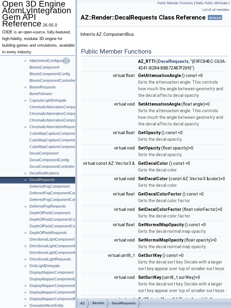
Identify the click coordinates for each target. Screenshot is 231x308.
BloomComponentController (52, 81)
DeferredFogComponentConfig (54, 193)
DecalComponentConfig (49, 160)
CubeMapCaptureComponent (53, 133)
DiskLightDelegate (44, 266)
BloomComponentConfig (49, 74)
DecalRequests (42, 180)
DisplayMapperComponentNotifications (61, 292)
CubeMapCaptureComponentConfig (59, 140)
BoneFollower (40, 94)
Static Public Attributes (212, 3)
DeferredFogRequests (47, 206)
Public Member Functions (175, 3)
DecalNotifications (44, 173)
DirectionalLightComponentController (60, 253)
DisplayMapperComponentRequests (59, 299)
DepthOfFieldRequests (48, 233)
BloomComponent (44, 67)
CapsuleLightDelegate (47, 100)
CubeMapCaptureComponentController (61, 147)
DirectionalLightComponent (52, 239)
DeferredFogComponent (49, 186)
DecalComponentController (52, 167)
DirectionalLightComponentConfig (57, 246)
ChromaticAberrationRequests (54, 127)
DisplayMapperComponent (51, 272)
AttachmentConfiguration (49, 61)
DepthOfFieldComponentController (58, 226)
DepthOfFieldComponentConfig (55, 219)
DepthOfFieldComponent (49, 213)
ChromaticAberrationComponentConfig (61, 114)
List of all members (215, 10)
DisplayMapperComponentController (59, 286)
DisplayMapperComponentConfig (57, 279)
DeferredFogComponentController (57, 200)
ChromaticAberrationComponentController (64, 120)
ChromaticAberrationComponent (56, 107)
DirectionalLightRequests (50, 259)
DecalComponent (43, 153)
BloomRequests (42, 87)
